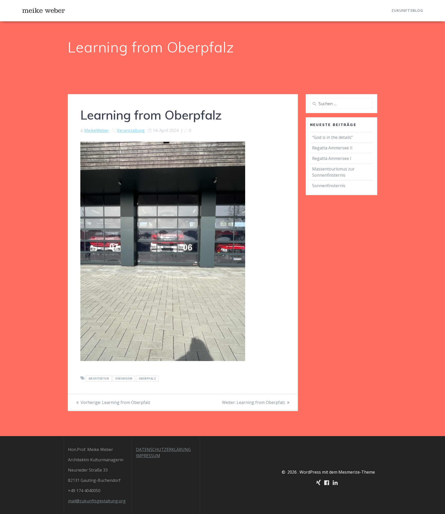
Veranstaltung (131, 130)
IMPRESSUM (148, 455)
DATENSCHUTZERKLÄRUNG (163, 449)
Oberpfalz (147, 378)
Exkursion (123, 378)
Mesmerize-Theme (356, 472)
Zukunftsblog (407, 10)
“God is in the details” (333, 137)
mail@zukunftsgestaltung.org (97, 501)
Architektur (99, 378)
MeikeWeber (96, 130)
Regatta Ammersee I (331, 158)
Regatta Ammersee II (332, 148)
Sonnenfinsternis (328, 185)
